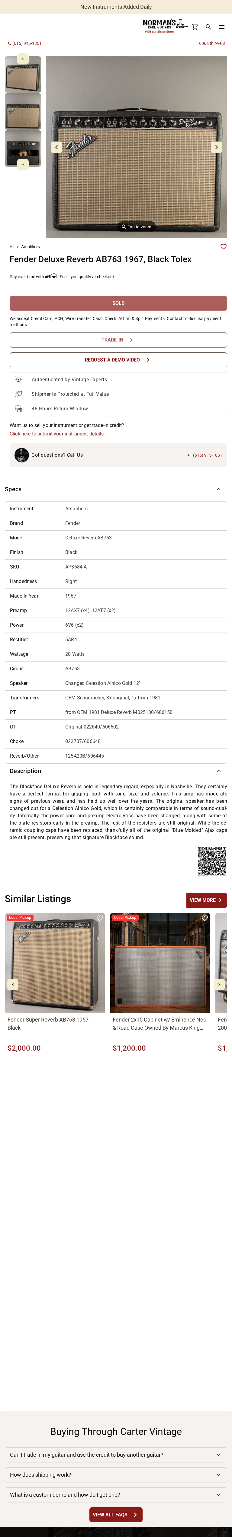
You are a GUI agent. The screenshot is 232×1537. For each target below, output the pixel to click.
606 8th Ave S (212, 43)
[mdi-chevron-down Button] (22, 164)
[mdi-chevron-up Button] (22, 59)
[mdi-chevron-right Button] (219, 984)
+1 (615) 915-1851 (204, 455)
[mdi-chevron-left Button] (12, 984)
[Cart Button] (195, 27)
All (12, 246)
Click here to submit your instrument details (57, 434)
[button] (116, 489)
